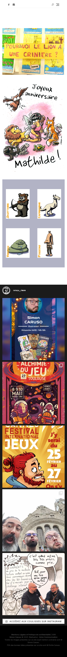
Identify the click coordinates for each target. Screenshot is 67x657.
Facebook (9, 5)
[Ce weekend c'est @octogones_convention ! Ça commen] (33, 329)
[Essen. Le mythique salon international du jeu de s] (33, 520)
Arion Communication (48, 637)
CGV (54, 635)
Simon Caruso (15, 637)
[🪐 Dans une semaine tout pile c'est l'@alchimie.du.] (33, 393)
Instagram (14, 5)
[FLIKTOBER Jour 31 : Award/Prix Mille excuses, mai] (33, 584)
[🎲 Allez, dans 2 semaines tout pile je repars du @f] (33, 457)
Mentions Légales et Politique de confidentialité (30, 635)
